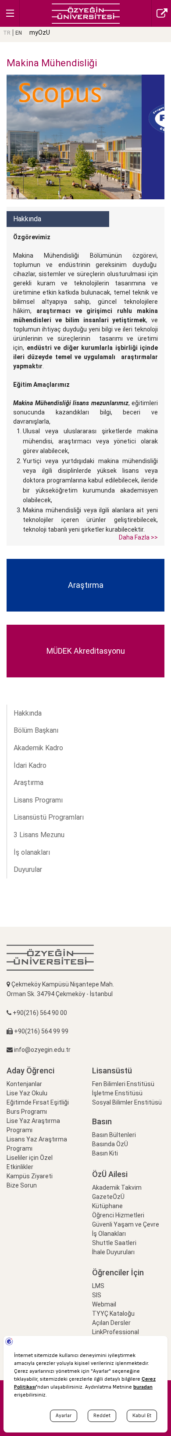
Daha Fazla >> (138, 537)
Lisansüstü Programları (49, 817)
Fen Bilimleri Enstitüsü (123, 1083)
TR (7, 33)
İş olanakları (32, 852)
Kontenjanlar (24, 1083)
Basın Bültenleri (114, 1134)
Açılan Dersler (111, 1322)
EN (18, 33)
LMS (98, 1285)
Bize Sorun (22, 1185)
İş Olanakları (109, 1233)
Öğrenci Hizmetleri (118, 1215)
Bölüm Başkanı (36, 730)
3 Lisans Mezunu (39, 835)
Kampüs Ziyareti (30, 1176)
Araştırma (28, 782)
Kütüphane (107, 1205)
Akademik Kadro (38, 748)
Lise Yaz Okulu (27, 1093)
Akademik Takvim (117, 1187)
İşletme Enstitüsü (117, 1093)
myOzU (39, 32)
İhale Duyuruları (113, 1252)
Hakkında (28, 713)
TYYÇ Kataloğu (113, 1313)
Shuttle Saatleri (114, 1242)
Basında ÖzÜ (110, 1144)
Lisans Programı (38, 800)
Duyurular (28, 869)
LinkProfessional (115, 1331)
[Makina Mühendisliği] (86, 13)
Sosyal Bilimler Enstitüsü (127, 1102)
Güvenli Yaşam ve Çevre (125, 1224)
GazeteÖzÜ (108, 1196)
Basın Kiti (105, 1153)
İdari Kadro (30, 765)
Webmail (104, 1304)
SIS (96, 1295)
